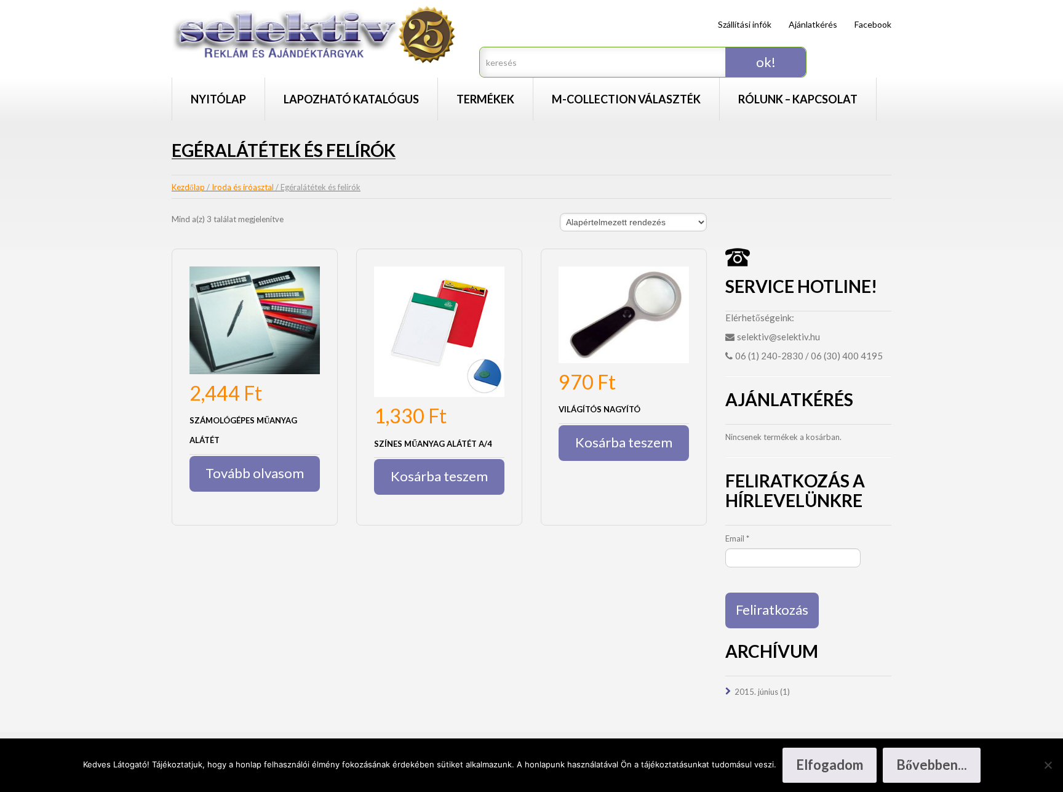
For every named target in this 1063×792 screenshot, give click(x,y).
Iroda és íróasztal (243, 187)
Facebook (872, 24)
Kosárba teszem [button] (439, 476)
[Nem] (1047, 765)
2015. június (756, 692)
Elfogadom (829, 764)
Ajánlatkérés (813, 24)
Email (737, 538)
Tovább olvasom (254, 473)
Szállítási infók (744, 24)
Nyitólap (218, 99)
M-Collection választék (626, 99)
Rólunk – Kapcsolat (798, 99)
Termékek (485, 99)
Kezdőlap (188, 187)
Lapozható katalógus (351, 99)
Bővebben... (931, 764)
